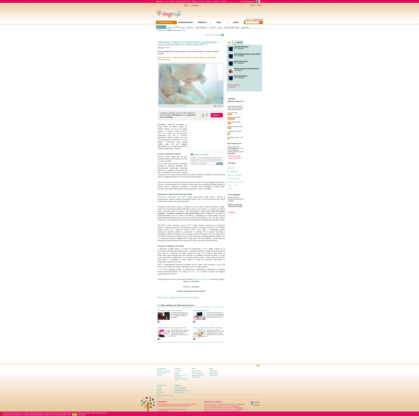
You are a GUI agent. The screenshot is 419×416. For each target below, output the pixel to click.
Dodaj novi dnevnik (234, 85)
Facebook (256, 402)
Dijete (236, 22)
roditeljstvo (234, 178)
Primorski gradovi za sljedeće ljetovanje (246, 68)
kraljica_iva (231, 204)
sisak (237, 204)
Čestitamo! (231, 212)
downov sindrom (199, 57)
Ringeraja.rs (235, 406)
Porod (183, 27)
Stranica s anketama (234, 156)
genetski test (189, 57)
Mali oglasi (194, 1)
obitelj (230, 188)
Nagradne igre (245, 27)
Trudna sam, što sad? (201, 310)
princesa (230, 206)
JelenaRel (241, 48)
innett (235, 206)
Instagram (256, 405)
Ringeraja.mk (239, 409)
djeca (231, 168)
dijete (238, 175)
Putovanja (207, 1)
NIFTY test (161, 48)
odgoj (236, 185)
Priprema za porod (179, 375)
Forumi (166, 1)
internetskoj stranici (194, 272)
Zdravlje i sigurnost (197, 374)
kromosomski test (178, 57)
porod (241, 182)
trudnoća (213, 57)
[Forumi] (229, 43)
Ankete (259, 5)
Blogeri (172, 1)
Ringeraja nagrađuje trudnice (182, 1)
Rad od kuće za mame (241, 61)
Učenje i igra (213, 374)
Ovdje (160, 269)
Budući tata (190, 27)
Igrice (158, 394)
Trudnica (170, 27)
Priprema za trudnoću (163, 370)
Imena (220, 27)
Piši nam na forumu (201, 279)
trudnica (233, 171)
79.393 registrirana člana (247, 1)
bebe (230, 185)
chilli (240, 204)
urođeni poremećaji (164, 59)
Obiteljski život (196, 377)
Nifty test (169, 57)
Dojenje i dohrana (197, 372)
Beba (219, 22)
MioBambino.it (235, 411)
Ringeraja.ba (241, 404)
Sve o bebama (196, 370)
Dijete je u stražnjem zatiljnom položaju (207, 327)
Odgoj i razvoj (213, 370)
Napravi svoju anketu (234, 158)
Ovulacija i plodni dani (163, 372)
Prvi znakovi (212, 27)
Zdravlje (177, 27)
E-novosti (223, 1)
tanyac (240, 70)
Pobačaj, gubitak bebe (201, 27)
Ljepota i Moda (216, 1)
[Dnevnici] (234, 43)
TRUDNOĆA (160, 27)
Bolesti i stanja (177, 30)
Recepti (159, 389)
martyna (240, 206)
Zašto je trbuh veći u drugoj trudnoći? (172, 327)
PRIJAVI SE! (249, 19)
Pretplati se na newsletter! (212, 35)
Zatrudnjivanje (185, 22)
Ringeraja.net (239, 407)
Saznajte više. (82, 415)
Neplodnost (160, 374)
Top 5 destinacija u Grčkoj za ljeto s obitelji (247, 54)
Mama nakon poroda (198, 375)
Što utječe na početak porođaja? (170, 310)
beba (230, 175)
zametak (207, 57)
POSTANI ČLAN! (258, 19)
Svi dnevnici (232, 87)
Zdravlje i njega (214, 372)
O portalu (201, 1)
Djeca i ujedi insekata (240, 76)
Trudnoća (202, 22)
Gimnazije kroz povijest (241, 46)
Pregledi (169, 30)
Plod (184, 30)
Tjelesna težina (161, 30)
